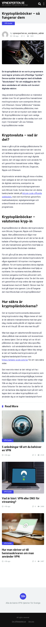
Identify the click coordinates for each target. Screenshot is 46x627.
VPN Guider (8, 23)
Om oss (31, 622)
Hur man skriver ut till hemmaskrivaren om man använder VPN (18, 553)
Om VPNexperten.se (19, 622)
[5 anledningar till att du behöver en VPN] (23, 426)
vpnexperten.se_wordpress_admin (28, 33)
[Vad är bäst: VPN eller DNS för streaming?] (23, 478)
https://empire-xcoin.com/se (15, 360)
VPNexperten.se (13, 2)
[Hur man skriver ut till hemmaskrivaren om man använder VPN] (23, 529)
